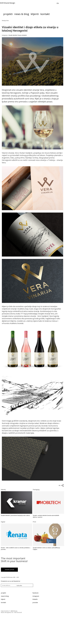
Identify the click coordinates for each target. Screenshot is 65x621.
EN (58, 3)
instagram (35, 596)
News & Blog (21, 14)
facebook (35, 593)
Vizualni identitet (12, 35)
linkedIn (35, 599)
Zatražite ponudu (9, 569)
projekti (3, 593)
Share (62, 485)
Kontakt (45, 14)
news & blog (5, 596)
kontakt (3, 602)
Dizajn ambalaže (22, 35)
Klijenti (35, 14)
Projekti (8, 14)
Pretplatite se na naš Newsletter (10, 581)
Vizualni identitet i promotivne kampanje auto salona (15, 515)
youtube (35, 602)
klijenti (3, 599)
